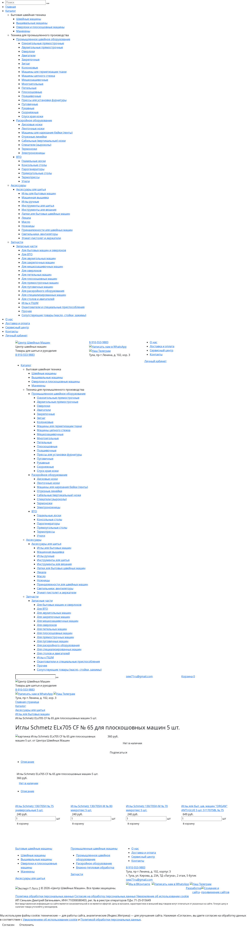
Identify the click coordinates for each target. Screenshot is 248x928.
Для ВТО (27, 254)
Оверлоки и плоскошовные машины (40, 27)
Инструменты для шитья (38, 205)
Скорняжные (30, 112)
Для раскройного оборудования (43, 291)
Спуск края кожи (32, 116)
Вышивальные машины (31, 23)
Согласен (8, 925)
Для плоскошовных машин (39, 279)
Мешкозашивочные (35, 80)
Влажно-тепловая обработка (95, 867)
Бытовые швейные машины (33, 848)
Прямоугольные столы (37, 173)
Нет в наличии (28, 783)
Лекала (26, 218)
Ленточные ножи (33, 128)
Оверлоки (28, 51)
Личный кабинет (16, 335)
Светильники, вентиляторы (40, 234)
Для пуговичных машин (37, 287)
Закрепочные (30, 59)
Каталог (10, 11)
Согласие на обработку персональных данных (105, 896)
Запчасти (17, 242)
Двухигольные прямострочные (42, 47)
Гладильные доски (34, 161)
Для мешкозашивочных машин (42, 266)
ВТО (19, 157)
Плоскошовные (32, 92)
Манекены (23, 31)
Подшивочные (31, 96)
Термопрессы (30, 177)
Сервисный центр (17, 327)
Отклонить (26, 925)
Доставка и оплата (17, 323)
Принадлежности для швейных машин (47, 230)
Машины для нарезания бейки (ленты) (47, 132)
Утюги (26, 181)
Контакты (11, 331)
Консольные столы (34, 165)
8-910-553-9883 (25, 355)
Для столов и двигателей (38, 299)
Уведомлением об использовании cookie (50, 919)
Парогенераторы (33, 169)
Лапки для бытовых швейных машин (46, 214)
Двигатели (28, 55)
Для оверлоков (31, 270)
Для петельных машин (36, 274)
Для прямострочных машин (40, 283)
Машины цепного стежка (38, 76)
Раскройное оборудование (34, 120)
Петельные (29, 88)
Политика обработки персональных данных (44, 896)
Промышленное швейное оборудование (43, 39)
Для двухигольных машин (39, 258)
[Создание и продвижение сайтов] (217, 890)
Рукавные (28, 108)
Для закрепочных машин (38, 262)
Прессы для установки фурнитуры (44, 100)
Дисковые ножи (32, 124)
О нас (9, 319)
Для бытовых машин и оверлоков (44, 250)
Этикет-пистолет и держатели (41, 238)
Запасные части (26, 246)
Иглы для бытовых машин (39, 193)
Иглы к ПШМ (30, 303)
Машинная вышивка (35, 197)
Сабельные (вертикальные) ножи (44, 141)
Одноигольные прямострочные (43, 43)
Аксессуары (18, 185)
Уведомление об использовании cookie (162, 896)
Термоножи (29, 149)
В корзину (23, 823)
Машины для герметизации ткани (44, 72)
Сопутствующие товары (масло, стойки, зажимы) (54, 315)
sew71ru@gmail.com (139, 676)
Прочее (27, 311)
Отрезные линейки (34, 136)
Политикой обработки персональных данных (110, 919)
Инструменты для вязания (39, 210)
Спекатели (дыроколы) (36, 145)
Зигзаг (26, 63)
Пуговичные (30, 104)
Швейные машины (28, 19)
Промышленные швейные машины (94, 848)
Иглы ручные (30, 201)
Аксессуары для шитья (31, 189)
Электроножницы (33, 153)
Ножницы (28, 226)
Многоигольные (32, 84)
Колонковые (30, 67)
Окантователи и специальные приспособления (53, 307)
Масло (26, 222)
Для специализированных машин (44, 295)
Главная (10, 7)
